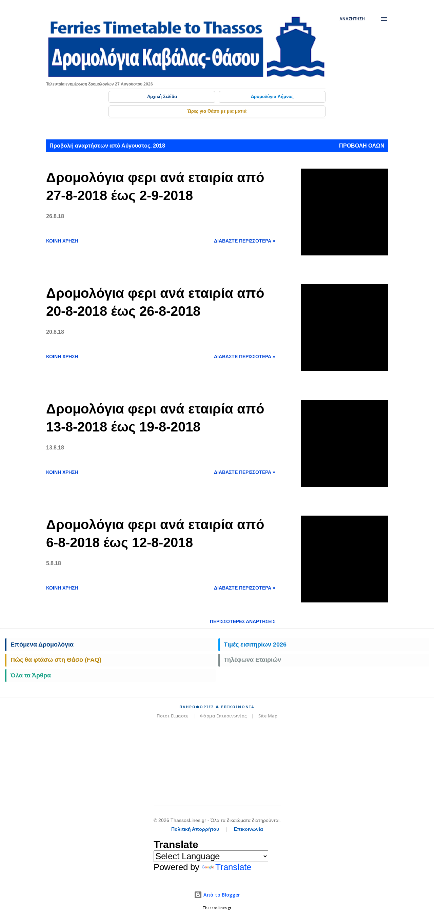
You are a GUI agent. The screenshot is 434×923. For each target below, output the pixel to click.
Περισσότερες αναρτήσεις (242, 621)
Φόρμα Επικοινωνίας (223, 716)
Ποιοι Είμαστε (173, 716)
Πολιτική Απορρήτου (195, 829)
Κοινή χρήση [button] (62, 241)
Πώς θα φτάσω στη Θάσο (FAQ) (56, 659)
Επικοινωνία (248, 829)
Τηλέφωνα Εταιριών (252, 659)
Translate (233, 867)
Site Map (267, 716)
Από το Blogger (221, 894)
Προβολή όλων (361, 146)
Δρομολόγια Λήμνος (272, 96)
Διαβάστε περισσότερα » (244, 241)
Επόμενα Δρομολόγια (42, 644)
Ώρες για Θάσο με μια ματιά (217, 111)
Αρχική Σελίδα (162, 96)
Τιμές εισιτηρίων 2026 (255, 644)
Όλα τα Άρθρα (31, 675)
